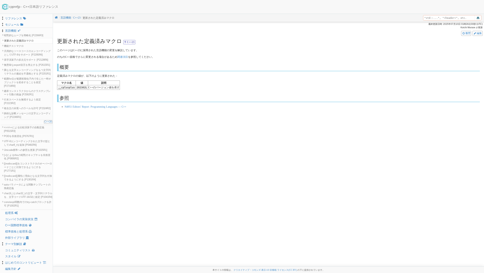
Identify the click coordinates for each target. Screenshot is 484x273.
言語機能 (10, 30)
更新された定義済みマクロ (19, 40)
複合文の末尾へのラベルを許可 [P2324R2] (27, 108)
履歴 (468, 33)
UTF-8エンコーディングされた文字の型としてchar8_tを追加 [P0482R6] (27, 143)
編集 (479, 33)
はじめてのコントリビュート (23, 262)
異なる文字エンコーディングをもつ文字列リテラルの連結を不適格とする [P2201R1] (27, 72)
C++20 (48, 121)
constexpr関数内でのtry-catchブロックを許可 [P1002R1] (27, 204)
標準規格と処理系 (16, 231)
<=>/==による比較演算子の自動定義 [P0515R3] (24, 129)
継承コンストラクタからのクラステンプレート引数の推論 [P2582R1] (27, 93)
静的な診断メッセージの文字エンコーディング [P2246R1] (27, 115)
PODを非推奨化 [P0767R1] (19, 136)
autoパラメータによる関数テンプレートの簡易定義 (27, 186)
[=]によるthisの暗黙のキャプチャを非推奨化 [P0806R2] (27, 157)
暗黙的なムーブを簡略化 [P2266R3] (23, 35)
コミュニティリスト (18, 250)
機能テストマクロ (14, 46)
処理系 (9, 212)
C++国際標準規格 (16, 225)
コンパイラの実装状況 (19, 219)
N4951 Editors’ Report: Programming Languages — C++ (95, 106)
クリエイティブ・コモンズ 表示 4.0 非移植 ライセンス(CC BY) (265, 270)
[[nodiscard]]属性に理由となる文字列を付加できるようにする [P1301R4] (28, 178)
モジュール (12, 24)
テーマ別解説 (13, 244)
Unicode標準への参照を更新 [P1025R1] (25, 150)
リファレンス (13, 18)
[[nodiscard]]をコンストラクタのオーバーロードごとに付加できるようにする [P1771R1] (28, 167)
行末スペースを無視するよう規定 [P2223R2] (22, 101)
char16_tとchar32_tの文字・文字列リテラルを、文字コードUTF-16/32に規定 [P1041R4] (28, 195)
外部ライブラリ (15, 237)
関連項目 (122, 57)
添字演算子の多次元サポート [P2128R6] (26, 60)
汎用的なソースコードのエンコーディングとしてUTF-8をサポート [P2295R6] (27, 53)
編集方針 (10, 268)
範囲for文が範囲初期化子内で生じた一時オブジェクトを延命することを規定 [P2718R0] (27, 82)
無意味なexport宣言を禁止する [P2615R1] (27, 65)
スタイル (10, 256)
